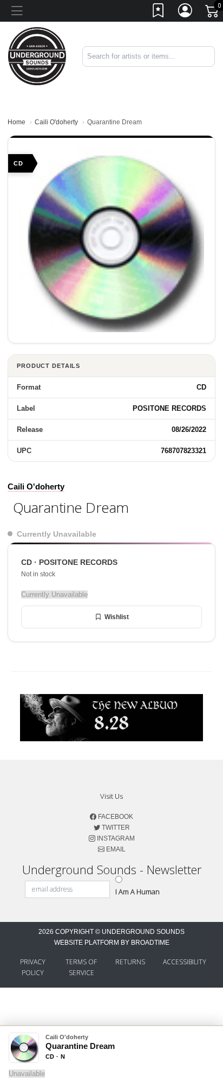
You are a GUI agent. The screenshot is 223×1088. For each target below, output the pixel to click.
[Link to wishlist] (158, 13)
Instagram (115, 838)
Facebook (114, 816)
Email (115, 849)
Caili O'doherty (56, 122)
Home (16, 122)
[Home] (37, 56)
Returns (130, 961)
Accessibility (184, 961)
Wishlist (116, 617)
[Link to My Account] (185, 13)
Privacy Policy (32, 967)
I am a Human (137, 891)
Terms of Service (81, 967)
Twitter (115, 827)
